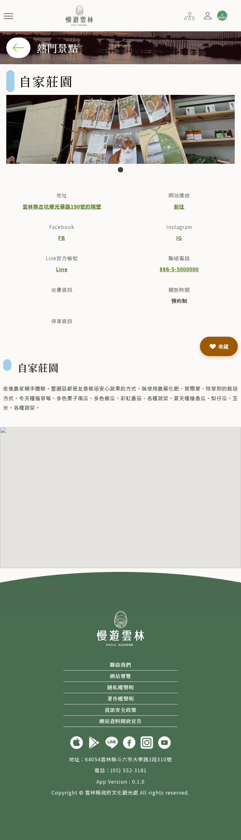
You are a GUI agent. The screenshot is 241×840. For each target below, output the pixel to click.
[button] (9, 16)
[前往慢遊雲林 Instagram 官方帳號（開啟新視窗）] (147, 742)
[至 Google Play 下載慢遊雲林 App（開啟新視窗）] (94, 742)
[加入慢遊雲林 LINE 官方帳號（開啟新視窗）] (111, 742)
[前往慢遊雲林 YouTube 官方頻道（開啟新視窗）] (164, 742)
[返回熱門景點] (18, 47)
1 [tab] (120, 170)
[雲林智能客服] (222, 16)
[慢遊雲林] (79, 14)
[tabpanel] (120, 129)
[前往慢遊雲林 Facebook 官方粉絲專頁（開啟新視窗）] (129, 742)
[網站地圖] (190, 15)
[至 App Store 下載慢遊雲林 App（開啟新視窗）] (76, 742)
